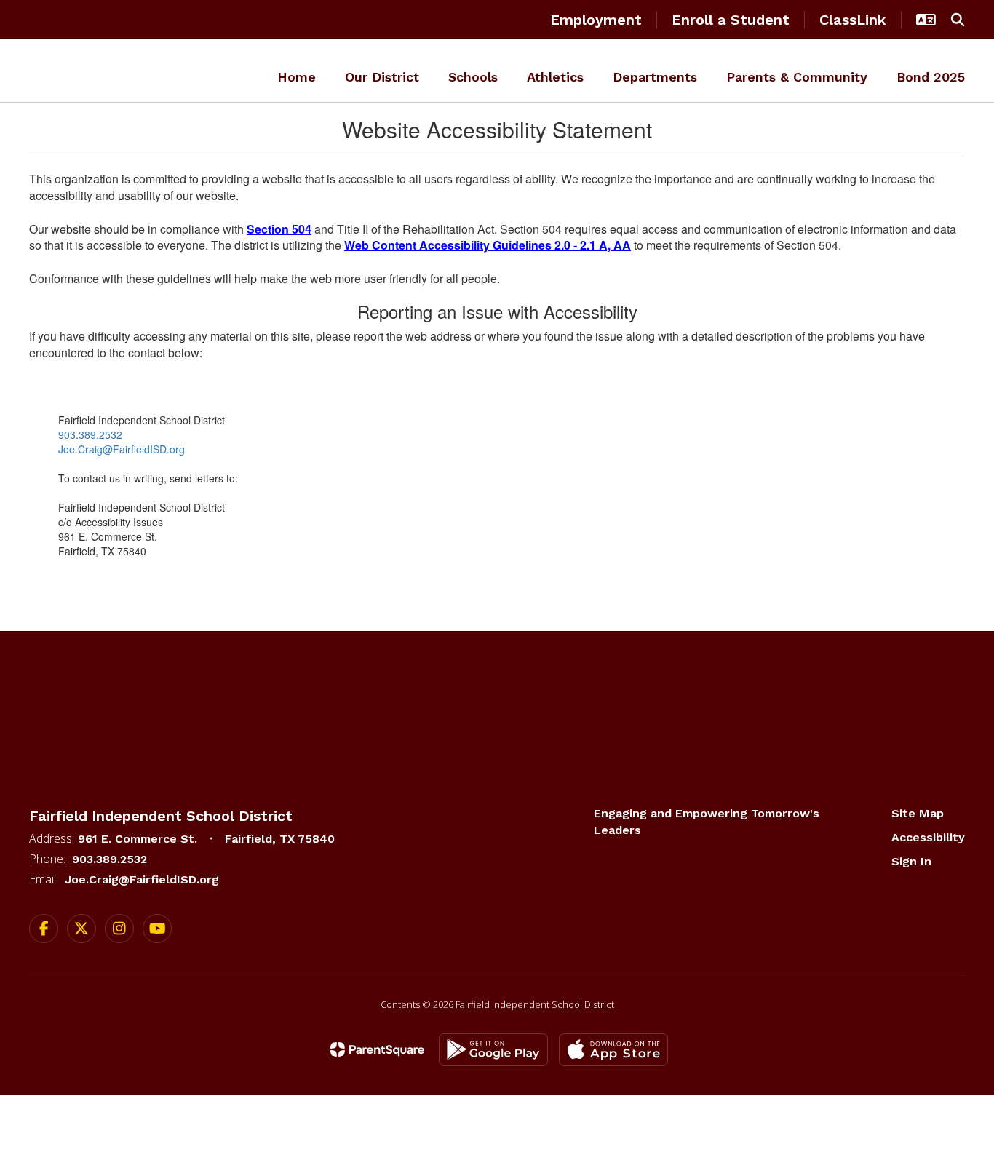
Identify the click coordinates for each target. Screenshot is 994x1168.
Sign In (911, 861)
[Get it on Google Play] (493, 1049)
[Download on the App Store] (613, 1049)
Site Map (917, 813)
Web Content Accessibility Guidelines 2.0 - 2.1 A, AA (487, 245)
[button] (926, 19)
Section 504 (279, 229)
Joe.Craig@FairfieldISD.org (121, 449)
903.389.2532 (90, 434)
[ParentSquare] (377, 1049)
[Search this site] (957, 19)
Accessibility (928, 837)
